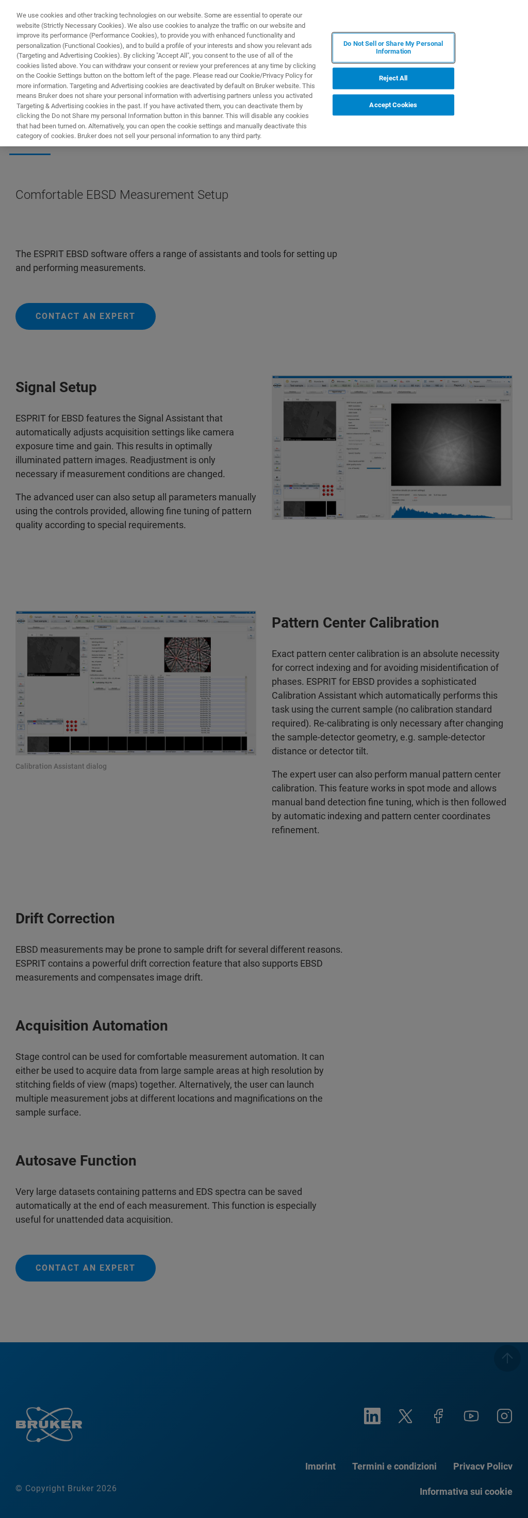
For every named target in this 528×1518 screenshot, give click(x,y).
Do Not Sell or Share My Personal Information (393, 48)
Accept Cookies (393, 105)
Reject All (393, 78)
